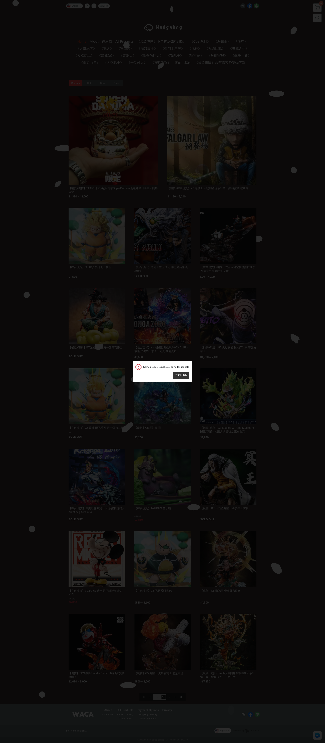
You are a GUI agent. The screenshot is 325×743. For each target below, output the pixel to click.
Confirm (181, 375)
